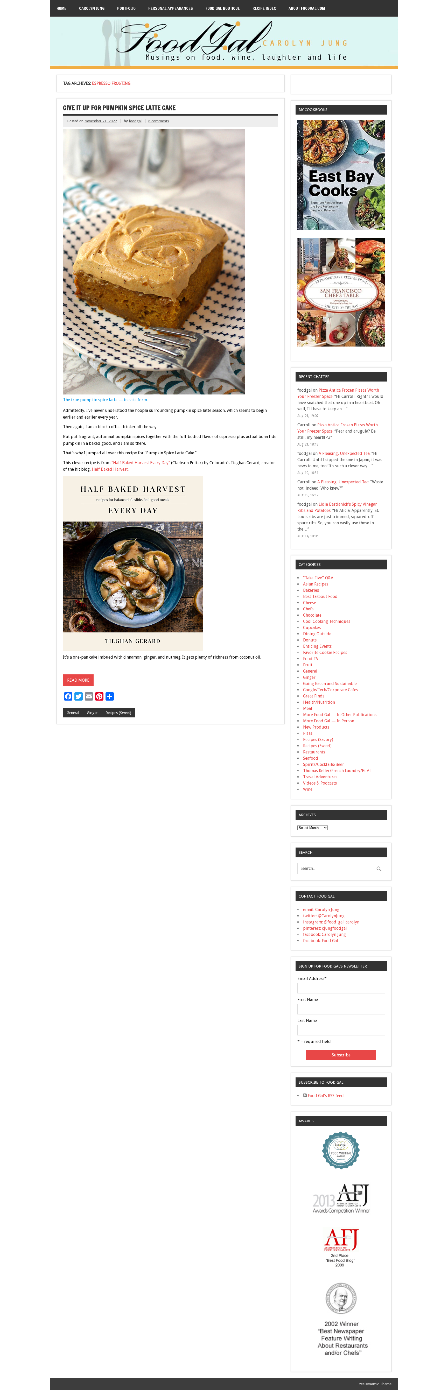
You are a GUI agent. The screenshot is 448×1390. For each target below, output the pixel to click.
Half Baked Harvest (110, 469)
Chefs (308, 608)
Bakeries (311, 590)
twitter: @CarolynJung (324, 915)
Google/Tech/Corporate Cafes (330, 689)
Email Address (312, 979)
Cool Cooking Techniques (326, 621)
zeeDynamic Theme (375, 1384)
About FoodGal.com (307, 8)
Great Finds (313, 696)
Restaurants (314, 752)
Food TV (310, 658)
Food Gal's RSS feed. (326, 1095)
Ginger (92, 713)
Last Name (307, 1021)
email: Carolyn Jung (321, 909)
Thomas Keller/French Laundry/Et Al (337, 770)
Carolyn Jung (91, 8)
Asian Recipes (315, 584)
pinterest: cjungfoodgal (325, 928)
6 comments (158, 121)
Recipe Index (264, 8)
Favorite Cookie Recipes (325, 652)
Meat (307, 708)
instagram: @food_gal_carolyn (331, 922)
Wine (307, 789)
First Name (307, 1000)
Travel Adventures (320, 776)
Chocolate (312, 615)
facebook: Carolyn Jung (324, 934)
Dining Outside (317, 633)
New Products (316, 727)
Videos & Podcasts (320, 783)
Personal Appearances (170, 8)
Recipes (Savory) (318, 739)
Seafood (310, 758)
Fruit (307, 664)
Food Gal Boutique (223, 8)
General (73, 713)
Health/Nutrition (319, 702)
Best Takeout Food (320, 596)
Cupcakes (312, 627)
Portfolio (126, 8)
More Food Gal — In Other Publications (339, 714)
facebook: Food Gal (320, 940)
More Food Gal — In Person (328, 720)
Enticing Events (317, 646)
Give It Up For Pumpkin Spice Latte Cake (119, 107)
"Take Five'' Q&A (318, 577)
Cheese (309, 602)
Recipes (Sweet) (118, 713)
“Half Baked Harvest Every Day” (140, 462)
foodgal (135, 121)
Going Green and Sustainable (330, 683)
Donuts (310, 640)
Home (61, 8)
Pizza (307, 733)
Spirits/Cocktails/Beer (323, 764)
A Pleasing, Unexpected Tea (344, 453)
